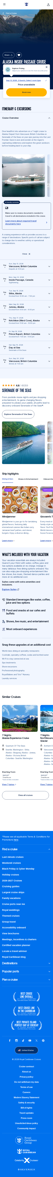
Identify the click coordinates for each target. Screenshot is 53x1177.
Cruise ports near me (13, 904)
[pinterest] (43, 1041)
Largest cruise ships (13, 892)
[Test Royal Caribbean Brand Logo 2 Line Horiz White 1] (26, 1153)
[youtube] (30, 1041)
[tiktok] (23, 1041)
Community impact (26, 1128)
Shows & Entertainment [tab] (28, 479)
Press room (26, 1118)
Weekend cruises (11, 863)
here (16, 839)
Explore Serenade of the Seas (18, 414)
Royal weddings (11, 910)
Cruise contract (26, 1066)
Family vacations (11, 898)
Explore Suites (9, 589)
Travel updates (26, 1113)
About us (26, 1072)
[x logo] (36, 1041)
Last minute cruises (13, 857)
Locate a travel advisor (14, 951)
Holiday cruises (10, 874)
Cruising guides (10, 886)
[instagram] (16, 1041)
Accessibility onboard (14, 927)
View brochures (10, 933)
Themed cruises (11, 916)
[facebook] (9, 1041)
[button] (26, 119)
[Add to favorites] (19, 55)
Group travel (9, 921)
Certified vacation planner (16, 945)
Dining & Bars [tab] (7, 479)
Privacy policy (26, 1077)
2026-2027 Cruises (12, 880)
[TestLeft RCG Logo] (26, 1143)
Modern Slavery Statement (26, 1097)
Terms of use (26, 1087)
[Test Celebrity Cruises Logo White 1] (27, 1162)
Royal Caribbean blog (14, 957)
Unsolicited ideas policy (26, 1123)
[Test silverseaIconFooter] (26, 1171)
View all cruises (25, 795)
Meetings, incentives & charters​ (19, 939)
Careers (26, 1092)
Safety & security (26, 1103)
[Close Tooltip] (46, 67)
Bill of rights (26, 1108)
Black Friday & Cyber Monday (18, 868)
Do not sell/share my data (26, 1082)
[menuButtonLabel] (4, 5)
